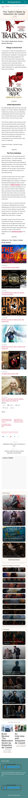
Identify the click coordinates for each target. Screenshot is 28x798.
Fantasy (15, 16)
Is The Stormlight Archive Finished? (10, 267)
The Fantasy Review (14, 2)
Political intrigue (15, 184)
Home (3, 6)
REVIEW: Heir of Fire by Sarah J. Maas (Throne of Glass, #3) (13, 347)
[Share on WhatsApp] (18, 437)
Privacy (3, 760)
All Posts (7, 6)
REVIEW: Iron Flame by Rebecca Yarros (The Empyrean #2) (13, 320)
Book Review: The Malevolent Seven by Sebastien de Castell (18, 420)
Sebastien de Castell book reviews (10, 432)
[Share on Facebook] (3, 437)
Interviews (22, 746)
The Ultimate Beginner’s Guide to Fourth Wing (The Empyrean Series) (13, 293)
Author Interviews (21, 745)
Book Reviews (8, 749)
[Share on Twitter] (7, 437)
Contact (7, 760)
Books (5, 750)
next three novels (17, 231)
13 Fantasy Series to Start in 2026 (10, 373)
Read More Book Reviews (14, 559)
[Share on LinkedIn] (14, 437)
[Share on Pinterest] (10, 437)
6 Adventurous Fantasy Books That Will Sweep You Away (7, 420)
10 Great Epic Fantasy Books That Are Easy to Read (7, 425)
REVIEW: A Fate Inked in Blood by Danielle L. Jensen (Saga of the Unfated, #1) (13, 399)
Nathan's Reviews (7, 752)
